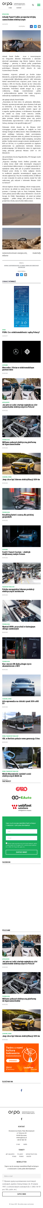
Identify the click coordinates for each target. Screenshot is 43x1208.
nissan (23, 265)
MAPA (25, 1144)
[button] (38, 4)
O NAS (10, 8)
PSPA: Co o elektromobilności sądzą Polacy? (21, 332)
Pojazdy (20, 1154)
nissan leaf (28, 265)
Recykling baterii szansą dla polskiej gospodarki (18, 516)
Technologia (6, 439)
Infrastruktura (31, 1154)
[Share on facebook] (31, 26)
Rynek (4, 329)
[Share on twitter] (35, 26)
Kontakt (19, 8)
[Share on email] (39, 26)
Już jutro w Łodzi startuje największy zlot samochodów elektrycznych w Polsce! (19, 406)
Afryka (6, 265)
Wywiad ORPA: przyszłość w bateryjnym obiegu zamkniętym (18, 627)
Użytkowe (5, 365)
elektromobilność (14, 265)
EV (20, 265)
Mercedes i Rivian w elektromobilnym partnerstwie (18, 368)
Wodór (28, 1156)
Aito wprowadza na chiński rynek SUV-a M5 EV (20, 702)
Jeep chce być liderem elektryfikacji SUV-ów (21, 479)
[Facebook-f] (21, 1090)
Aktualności (5, 402)
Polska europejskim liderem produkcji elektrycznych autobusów (18, 590)
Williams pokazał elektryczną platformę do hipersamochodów (19, 443)
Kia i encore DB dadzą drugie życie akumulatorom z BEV (16, 665)
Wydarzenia (5, 14)
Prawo (21, 1156)
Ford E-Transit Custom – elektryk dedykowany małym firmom (16, 553)
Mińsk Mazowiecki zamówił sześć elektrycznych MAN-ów (16, 775)
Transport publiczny (8, 586)
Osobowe (5, 477)
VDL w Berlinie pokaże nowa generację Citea (21, 738)
